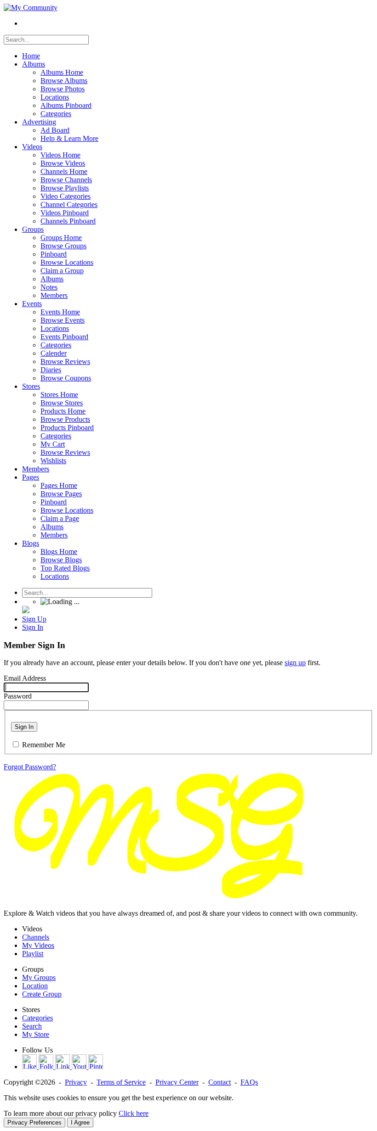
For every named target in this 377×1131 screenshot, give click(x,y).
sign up (295, 662)
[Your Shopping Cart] (25, 611)
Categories (37, 1018)
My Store (35, 1034)
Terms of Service (121, 1082)
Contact (219, 1082)
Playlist (32, 953)
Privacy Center (177, 1082)
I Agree (80, 1122)
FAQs (249, 1082)
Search (32, 1026)
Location (35, 986)
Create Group (42, 994)
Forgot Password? (30, 767)
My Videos (38, 945)
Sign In (24, 726)
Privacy (76, 1082)
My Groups (39, 977)
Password (18, 696)
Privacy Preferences (34, 1122)
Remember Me (43, 745)
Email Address (25, 678)
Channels (35, 937)
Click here (134, 1113)
